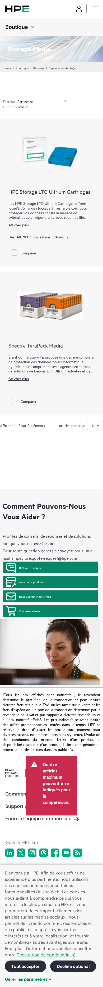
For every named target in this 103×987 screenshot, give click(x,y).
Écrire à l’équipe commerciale (38, 818)
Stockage (38, 68)
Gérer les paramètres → (28, 979)
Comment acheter (30, 611)
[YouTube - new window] (66, 853)
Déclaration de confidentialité (46, 954)
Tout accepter (25, 966)
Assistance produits (31, 582)
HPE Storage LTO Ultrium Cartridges (49, 191)
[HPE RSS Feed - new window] (77, 853)
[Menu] (95, 9)
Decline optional (73, 966)
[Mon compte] (79, 9)
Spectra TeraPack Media (35, 345)
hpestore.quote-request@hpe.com (46, 558)
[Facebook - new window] (55, 853)
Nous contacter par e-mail (35, 596)
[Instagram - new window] (32, 853)
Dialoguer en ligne (30, 567)
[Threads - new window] (43, 853)
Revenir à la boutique (16, 68)
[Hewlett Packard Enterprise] (17, 9)
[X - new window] (21, 853)
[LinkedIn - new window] (9, 853)
